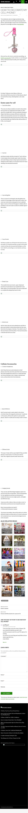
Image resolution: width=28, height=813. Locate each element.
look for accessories (6, 58)
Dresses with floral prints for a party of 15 (11, 612)
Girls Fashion (5, 600)
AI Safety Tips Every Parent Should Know (10, 710)
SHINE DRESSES (5, 2)
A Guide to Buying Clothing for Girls (9, 735)
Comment (3, 656)
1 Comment (15, 15)
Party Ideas (10, 7)
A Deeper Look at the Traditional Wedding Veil (11, 730)
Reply (5, 642)
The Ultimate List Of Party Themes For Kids (10, 738)
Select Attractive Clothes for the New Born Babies (12, 733)
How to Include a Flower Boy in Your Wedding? (11, 720)
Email (2, 680)
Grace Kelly (9, 15)
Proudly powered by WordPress (7, 807)
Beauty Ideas (4, 7)
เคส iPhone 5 (6, 625)
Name (2, 674)
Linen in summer (4, 607)
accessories (21, 24)
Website (3, 686)
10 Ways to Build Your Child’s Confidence (10, 717)
